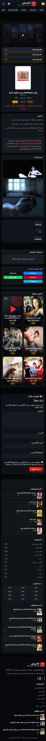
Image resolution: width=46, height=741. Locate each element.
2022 (23, 591)
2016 (23, 599)
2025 (23, 587)
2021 (9, 591)
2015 (9, 599)
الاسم (40, 433)
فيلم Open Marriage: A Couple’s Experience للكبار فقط (12, 318)
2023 (36, 591)
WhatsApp (13, 277)
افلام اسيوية (21, 146)
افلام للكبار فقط (13, 10)
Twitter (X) (13, 273)
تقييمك (15, 101)
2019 (23, 595)
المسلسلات (33, 10)
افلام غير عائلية (20, 143)
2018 (9, 595)
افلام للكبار (30, 106)
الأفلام (41, 10)
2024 (9, 587)
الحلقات (23, 10)
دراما (43, 702)
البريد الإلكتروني (36, 443)
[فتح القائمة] (43, 4)
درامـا (13, 106)
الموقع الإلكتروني (37, 452)
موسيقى (23, 108)
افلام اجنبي (38, 106)
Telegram (33, 281)
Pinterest (33, 277)
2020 (36, 595)
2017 (36, 599)
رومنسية (7, 106)
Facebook (33, 273)
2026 (36, 587)
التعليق (40, 411)
